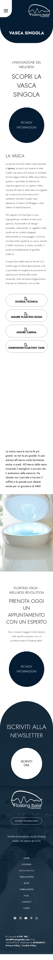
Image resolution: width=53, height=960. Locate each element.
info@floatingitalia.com (18, 939)
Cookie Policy (29, 945)
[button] (6, 11)
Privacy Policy (13, 945)
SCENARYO (39, 942)
